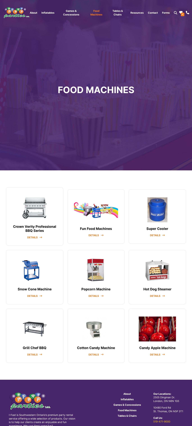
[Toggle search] (175, 13)
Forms (166, 12)
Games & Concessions (71, 12)
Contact (153, 12)
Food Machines (96, 12)
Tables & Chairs (117, 12)
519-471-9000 (161, 421)
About (33, 12)
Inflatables (47, 12)
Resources (137, 12)
